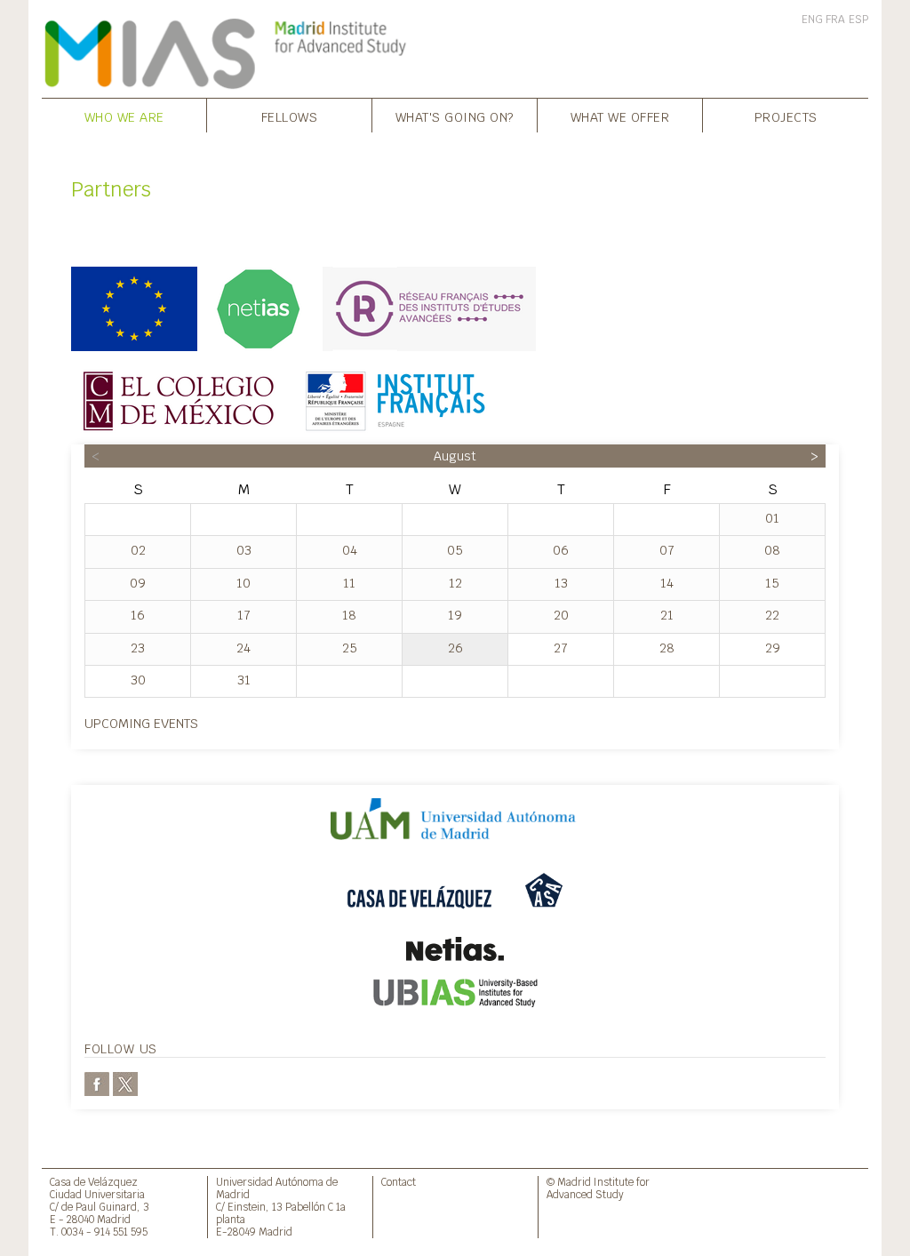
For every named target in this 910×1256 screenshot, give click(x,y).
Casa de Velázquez (94, 1181)
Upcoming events (141, 723)
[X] (125, 1082)
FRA (835, 19)
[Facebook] (96, 1082)
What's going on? (455, 116)
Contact (398, 1181)
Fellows (289, 116)
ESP (858, 19)
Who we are (124, 116)
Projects (786, 116)
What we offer (620, 116)
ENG (812, 19)
